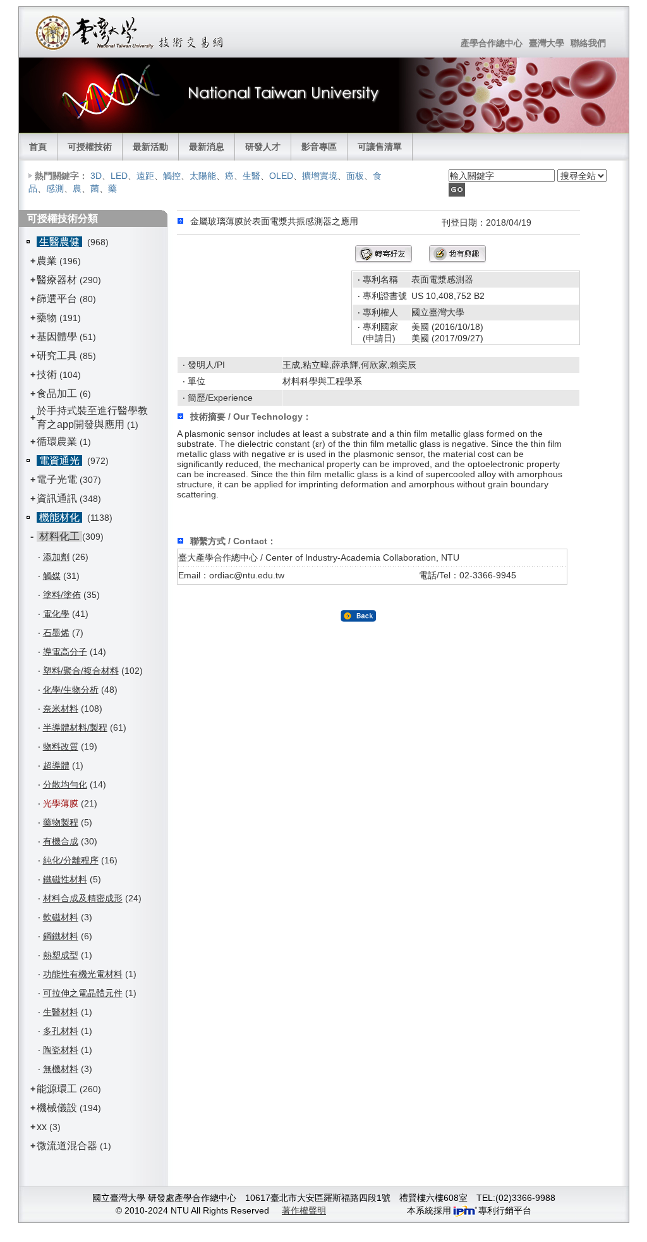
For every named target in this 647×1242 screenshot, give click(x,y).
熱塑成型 (60, 955)
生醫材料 (60, 1012)
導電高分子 (65, 652)
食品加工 (57, 393)
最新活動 (150, 147)
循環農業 (57, 441)
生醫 (251, 176)
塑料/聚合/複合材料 (81, 671)
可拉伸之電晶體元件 (83, 993)
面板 (355, 176)
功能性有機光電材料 (83, 974)
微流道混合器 (67, 1145)
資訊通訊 (57, 498)
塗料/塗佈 (62, 595)
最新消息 (206, 147)
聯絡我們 (588, 43)
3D (96, 176)
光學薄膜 (60, 803)
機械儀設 (57, 1107)
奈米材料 (60, 708)
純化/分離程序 (71, 860)
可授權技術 (90, 147)
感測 (55, 188)
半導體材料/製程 (75, 727)
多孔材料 (60, 1031)
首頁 (38, 147)
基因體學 (57, 336)
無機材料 (60, 1069)
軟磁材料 (60, 917)
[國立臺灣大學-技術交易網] (130, 32)
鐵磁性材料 (65, 879)
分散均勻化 (65, 784)
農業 (47, 260)
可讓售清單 (380, 147)
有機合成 (60, 841)
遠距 (145, 176)
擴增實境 (319, 176)
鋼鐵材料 (60, 936)
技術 (47, 374)
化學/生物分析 (71, 690)
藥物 (47, 317)
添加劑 (56, 557)
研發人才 (263, 147)
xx (42, 1126)
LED (119, 176)
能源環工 (57, 1088)
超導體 (56, 765)
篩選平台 (57, 298)
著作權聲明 (304, 1210)
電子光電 (57, 479)
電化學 (56, 614)
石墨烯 (56, 633)
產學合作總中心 (492, 43)
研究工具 (57, 355)
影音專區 (319, 147)
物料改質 (60, 746)
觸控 (172, 176)
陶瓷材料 (60, 1050)
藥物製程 (60, 822)
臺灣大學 (546, 43)
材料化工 (59, 536)
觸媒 (52, 576)
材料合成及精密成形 (83, 898)
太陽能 (203, 176)
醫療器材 (58, 279)
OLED (281, 176)
